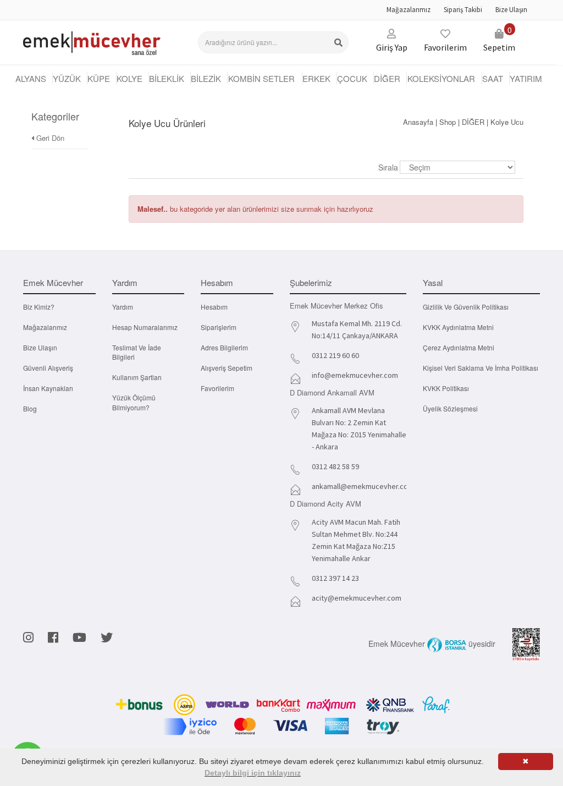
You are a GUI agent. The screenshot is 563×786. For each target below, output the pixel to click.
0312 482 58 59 (335, 466)
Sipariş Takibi (463, 9)
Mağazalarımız (408, 9)
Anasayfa (418, 122)
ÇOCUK (352, 78)
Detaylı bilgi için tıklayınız (253, 772)
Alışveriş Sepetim (226, 367)
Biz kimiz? (38, 306)
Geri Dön (49, 138)
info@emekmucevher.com (355, 375)
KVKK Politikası (446, 388)
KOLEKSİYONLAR (441, 78)
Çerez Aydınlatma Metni (458, 347)
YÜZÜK (67, 78)
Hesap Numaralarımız (145, 327)
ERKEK (316, 78)
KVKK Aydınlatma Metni (458, 327)
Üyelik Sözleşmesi (450, 408)
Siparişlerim (218, 327)
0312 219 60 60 (335, 355)
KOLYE (129, 78)
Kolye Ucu (506, 122)
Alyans (30, 78)
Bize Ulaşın (511, 9)
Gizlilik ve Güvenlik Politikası (466, 306)
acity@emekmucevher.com (356, 598)
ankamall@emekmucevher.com (363, 486)
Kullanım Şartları (137, 377)
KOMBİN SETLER (261, 78)
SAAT (492, 78)
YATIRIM (526, 78)
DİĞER (387, 78)
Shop (447, 122)
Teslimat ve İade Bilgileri (136, 352)
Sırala (388, 167)
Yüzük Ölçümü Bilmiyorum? (134, 402)
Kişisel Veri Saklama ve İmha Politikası (480, 367)
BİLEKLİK (166, 78)
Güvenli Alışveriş (48, 367)
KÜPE (98, 78)
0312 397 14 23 (335, 578)
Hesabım (214, 306)
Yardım (122, 306)
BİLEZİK (206, 78)
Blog (30, 408)
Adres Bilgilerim (224, 347)
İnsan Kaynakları (48, 388)
